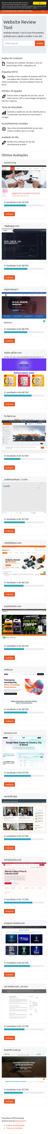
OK (40, 3)
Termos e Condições (14, 1128)
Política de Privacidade (15, 1125)
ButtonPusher (20, 1121)
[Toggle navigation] (43, 10)
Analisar (39, 43)
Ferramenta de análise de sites (17, 10)
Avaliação (9, 214)
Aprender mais (41, 8)
